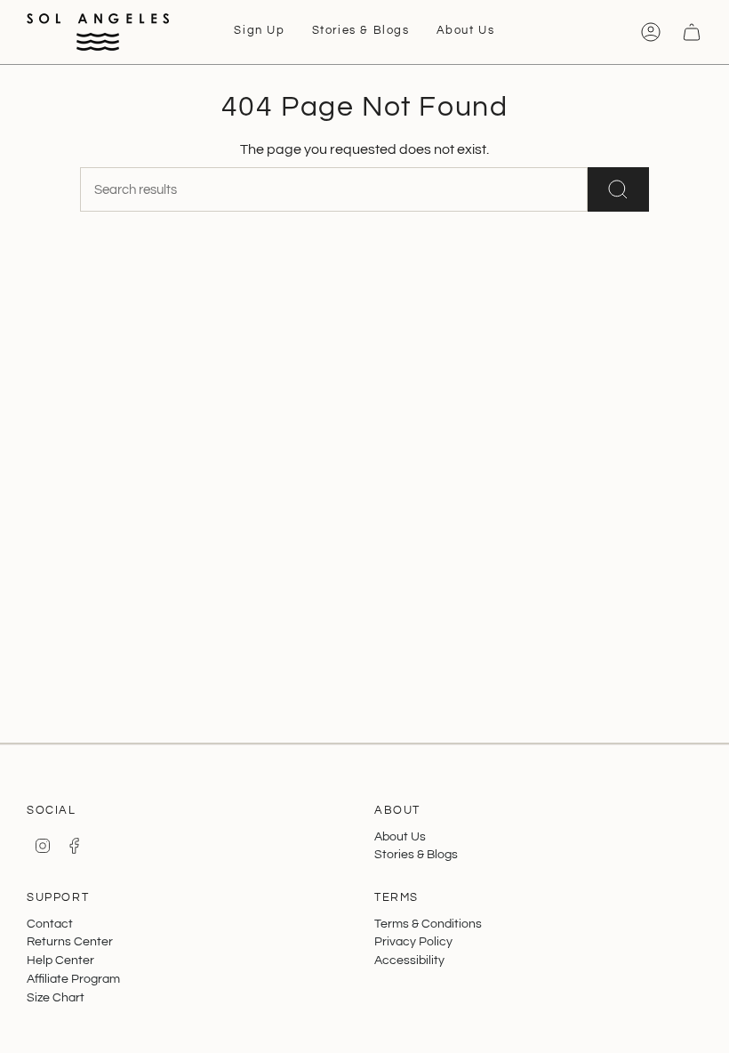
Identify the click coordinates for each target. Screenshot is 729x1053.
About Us (400, 836)
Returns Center (70, 941)
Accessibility (409, 960)
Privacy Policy (413, 941)
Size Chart (55, 997)
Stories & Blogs (416, 854)
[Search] (618, 189)
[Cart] (691, 32)
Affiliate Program (73, 978)
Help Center (60, 960)
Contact (50, 923)
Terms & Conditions (428, 923)
